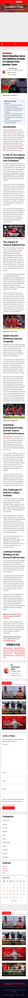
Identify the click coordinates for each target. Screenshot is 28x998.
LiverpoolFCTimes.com (9, 640)
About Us (18, 995)
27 (7, 897)
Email (4, 780)
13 (7, 891)
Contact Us (12, 995)
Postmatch (8, 53)
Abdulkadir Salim (13, 68)
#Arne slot (19, 70)
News (4, 53)
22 (14, 894)
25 (24, 894)
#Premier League (11, 74)
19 (4, 894)
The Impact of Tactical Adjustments (14, 108)
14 (10, 891)
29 (14, 897)
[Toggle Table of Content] (22, 101)
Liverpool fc (14, 95)
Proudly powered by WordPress (9, 989)
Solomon (4, 866)
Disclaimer (23, 995)
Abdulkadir (5, 870)
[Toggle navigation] (15, 44)
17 (20, 891)
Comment (5, 744)
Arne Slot (21, 173)
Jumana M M (15, 712)
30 (17, 897)
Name (4, 772)
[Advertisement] (14, 27)
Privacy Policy (6, 995)
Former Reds (5, 820)
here (8, 633)
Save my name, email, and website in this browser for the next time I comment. (13, 800)
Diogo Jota (12, 146)
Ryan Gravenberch (8, 436)
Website (4, 789)
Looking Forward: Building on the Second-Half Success (13, 121)
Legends (4, 824)
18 (23, 891)
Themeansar (14, 991)
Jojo (3, 873)
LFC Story (5, 828)
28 (10, 897)
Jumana (4, 868)
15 (14, 891)
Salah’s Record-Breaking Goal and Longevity (13, 111)
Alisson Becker (18, 395)
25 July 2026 (8, 927)
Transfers (11, 616)
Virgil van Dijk (13, 393)
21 (10, 894)
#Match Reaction (11, 72)
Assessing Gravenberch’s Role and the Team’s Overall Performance (14, 114)
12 (4, 891)
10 (20, 887)
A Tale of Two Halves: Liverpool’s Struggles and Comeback (13, 105)
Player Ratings (6, 842)
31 (20, 897)
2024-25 (11, 130)
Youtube (21, 238)
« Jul (12, 900)
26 (4, 897)
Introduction (8, 103)
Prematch (17, 616)
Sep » (15, 900)
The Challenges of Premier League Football (14, 118)
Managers (5, 831)
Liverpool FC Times (14, 7)
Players (4, 846)
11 (23, 887)
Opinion (8, 721)
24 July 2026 (8, 973)
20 (7, 894)
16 (17, 891)
